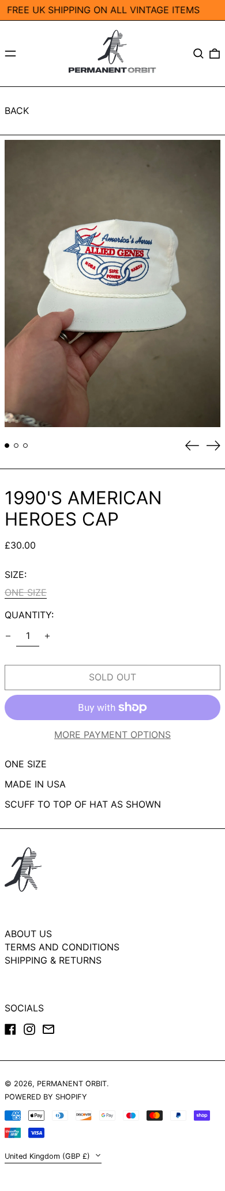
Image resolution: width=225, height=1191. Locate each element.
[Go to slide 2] (16, 445)
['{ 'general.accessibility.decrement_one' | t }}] (8, 636)
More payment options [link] (112, 734)
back (17, 110)
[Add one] (47, 636)
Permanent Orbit (72, 1083)
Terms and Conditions (62, 947)
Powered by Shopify (46, 1097)
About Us (28, 933)
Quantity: (29, 615)
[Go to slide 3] (25, 445)
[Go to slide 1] (7, 445)
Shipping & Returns (53, 960)
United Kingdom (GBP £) (48, 1156)
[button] (198, 53)
